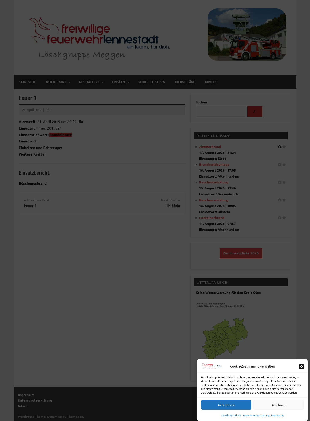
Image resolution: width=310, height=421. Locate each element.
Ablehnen (279, 405)
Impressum (277, 415)
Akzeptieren (226, 405)
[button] (301, 366)
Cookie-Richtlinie (231, 415)
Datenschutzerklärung (256, 415)
